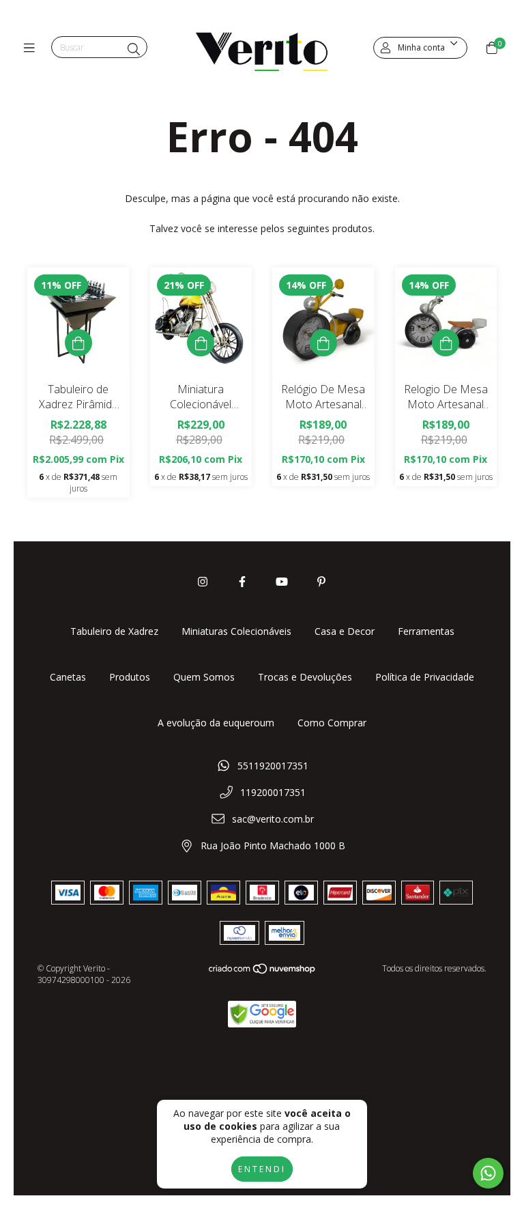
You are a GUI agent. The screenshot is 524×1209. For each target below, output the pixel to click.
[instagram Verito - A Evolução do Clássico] (202, 582)
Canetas (68, 676)
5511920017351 (272, 765)
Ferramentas (426, 631)
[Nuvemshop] (262, 972)
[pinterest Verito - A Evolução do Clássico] (321, 582)
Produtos (129, 676)
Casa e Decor (345, 631)
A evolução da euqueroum (216, 722)
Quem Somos (204, 676)
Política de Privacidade (424, 676)
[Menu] (32, 47)
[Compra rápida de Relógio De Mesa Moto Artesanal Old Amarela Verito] (323, 342)
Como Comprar (331, 722)
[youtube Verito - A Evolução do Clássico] (281, 582)
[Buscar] (133, 49)
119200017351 (273, 792)
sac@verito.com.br (273, 818)
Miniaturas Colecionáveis (236, 631)
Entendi (262, 1169)
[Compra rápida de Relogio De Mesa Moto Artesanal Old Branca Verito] (445, 342)
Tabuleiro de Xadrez (114, 631)
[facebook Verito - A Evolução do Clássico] (242, 582)
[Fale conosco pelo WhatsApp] (488, 1173)
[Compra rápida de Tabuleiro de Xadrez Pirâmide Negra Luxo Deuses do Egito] (78, 342)
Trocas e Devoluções (305, 676)
